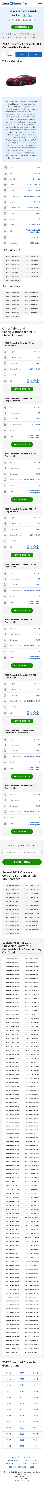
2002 (8, 1409)
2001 (22, 1409)
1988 (35, 1434)
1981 (35, 1446)
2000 (35, 1409)
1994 (35, 1421)
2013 (22, 1385)
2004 (22, 1403)
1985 (35, 1440)
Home (14, 1457)
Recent (34, 1464)
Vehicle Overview (9, 54)
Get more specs (22, 389)
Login (32, 1467)
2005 (8, 1403)
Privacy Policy (14, 1460)
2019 (8, 1379)
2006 (35, 1397)
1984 (8, 1446)
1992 (22, 1428)
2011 (8, 1391)
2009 (35, 1391)
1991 (35, 1428)
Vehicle (22, 54)
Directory (22, 1464)
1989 (22, 1434)
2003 (35, 1403)
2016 (35, 1379)
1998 (22, 1415)
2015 (8, 1385)
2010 (22, 1391)
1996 (8, 1421)
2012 (35, 1385)
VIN (24, 15)
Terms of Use (27, 1457)
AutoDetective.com (14, 3)
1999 (8, 1415)
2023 (8, 1373)
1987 (8, 1440)
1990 (8, 1434)
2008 (8, 1397)
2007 (22, 1397)
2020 (35, 1373)
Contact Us (30, 1460)
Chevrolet (36, 173)
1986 (22, 1440)
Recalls (35, 54)
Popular (10, 1464)
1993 (8, 1428)
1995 (22, 1421)
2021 (22, 1373)
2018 (22, 1379)
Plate (30, 15)
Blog (11, 1467)
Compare (22, 1467)
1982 (22, 1446)
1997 (35, 1415)
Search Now (21, 27)
